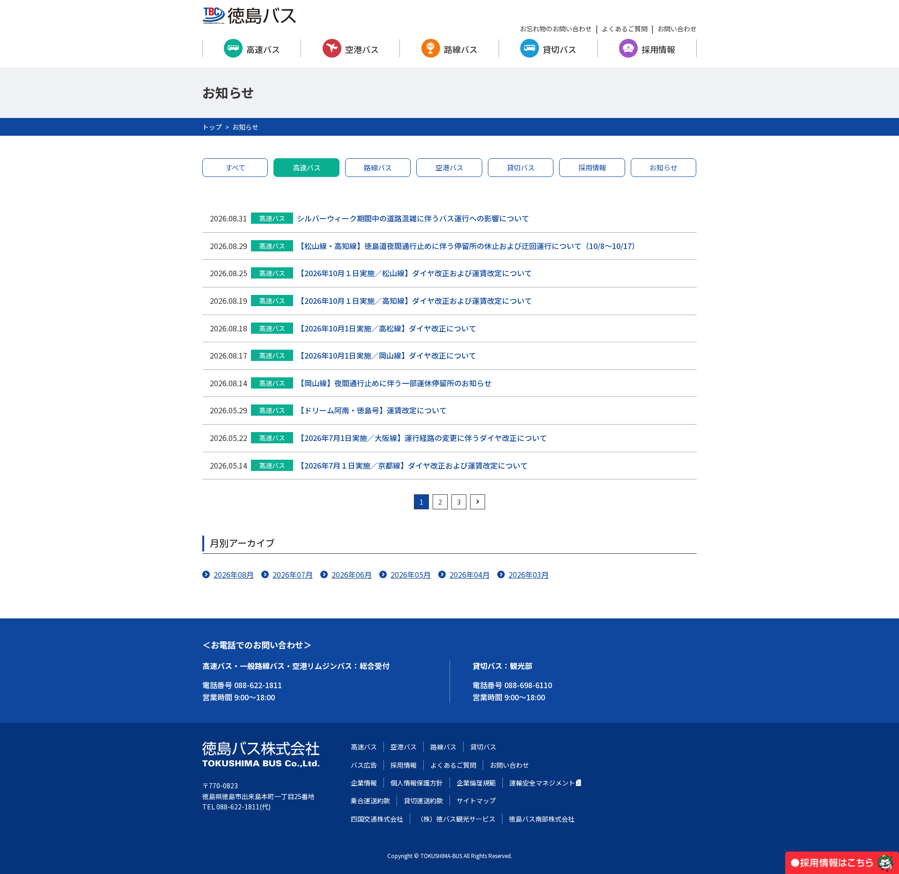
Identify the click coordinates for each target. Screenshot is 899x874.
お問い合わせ (677, 28)
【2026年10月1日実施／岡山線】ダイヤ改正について (386, 355)
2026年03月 (528, 574)
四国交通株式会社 (377, 818)
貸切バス (559, 49)
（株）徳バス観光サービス (456, 818)
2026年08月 (234, 574)
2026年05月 (411, 574)
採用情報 (658, 49)
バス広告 (364, 765)
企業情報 (364, 782)
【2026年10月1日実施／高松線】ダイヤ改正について (386, 328)
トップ (212, 127)
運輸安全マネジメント (542, 782)
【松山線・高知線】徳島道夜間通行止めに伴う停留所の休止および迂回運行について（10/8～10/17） (468, 245)
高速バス (263, 49)
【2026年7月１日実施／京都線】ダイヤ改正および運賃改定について (412, 465)
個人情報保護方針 (417, 782)
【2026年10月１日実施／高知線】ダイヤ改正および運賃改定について (414, 300)
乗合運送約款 (370, 800)
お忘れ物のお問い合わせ (556, 28)
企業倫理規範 (476, 782)
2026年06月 (352, 574)
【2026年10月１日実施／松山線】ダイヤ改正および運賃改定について (414, 273)
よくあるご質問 (625, 28)
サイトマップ (476, 800)
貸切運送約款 (423, 800)
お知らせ (663, 167)
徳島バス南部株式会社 (542, 818)
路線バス (461, 49)
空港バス (362, 49)
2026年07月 (293, 574)
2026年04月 (470, 574)
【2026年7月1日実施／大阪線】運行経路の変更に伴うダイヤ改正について (422, 437)
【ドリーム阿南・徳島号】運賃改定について (372, 410)
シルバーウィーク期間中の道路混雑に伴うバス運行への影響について (413, 218)
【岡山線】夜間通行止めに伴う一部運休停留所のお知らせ (394, 383)
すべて (235, 167)
